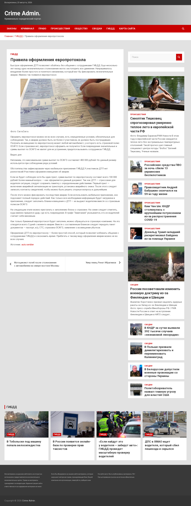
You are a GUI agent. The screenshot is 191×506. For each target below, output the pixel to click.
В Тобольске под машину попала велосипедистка (24, 443)
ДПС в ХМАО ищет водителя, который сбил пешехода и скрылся (162, 445)
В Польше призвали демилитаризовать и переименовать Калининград (158, 352)
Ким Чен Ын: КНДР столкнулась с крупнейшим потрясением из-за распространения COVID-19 (162, 212)
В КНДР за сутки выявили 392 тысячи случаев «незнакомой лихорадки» (162, 331)
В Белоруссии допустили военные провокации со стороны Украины (161, 373)
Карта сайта (127, 28)
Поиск (179, 57)
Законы (11, 28)
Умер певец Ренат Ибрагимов (101, 262)
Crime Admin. (22, 13)
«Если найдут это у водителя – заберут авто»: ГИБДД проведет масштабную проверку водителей (118, 449)
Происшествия (60, 28)
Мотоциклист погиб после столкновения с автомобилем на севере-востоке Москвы (36, 264)
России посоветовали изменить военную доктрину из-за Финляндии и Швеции (155, 293)
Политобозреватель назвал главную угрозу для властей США (160, 391)
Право (42, 28)
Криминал (27, 28)
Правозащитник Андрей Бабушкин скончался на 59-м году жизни (160, 191)
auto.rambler (27, 244)
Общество (81, 28)
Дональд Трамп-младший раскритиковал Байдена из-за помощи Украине (162, 235)
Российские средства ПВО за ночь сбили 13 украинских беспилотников (162, 170)
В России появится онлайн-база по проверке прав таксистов (72, 445)
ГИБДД (110, 28)
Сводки (97, 28)
